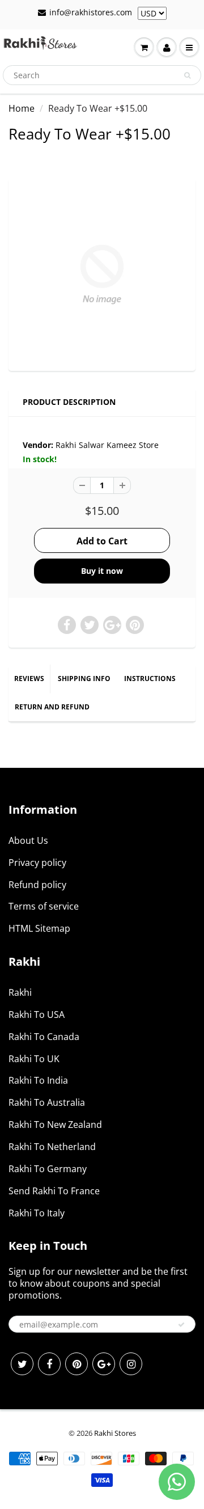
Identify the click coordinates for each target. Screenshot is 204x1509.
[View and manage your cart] (144, 48)
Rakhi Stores (115, 1433)
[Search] (187, 75)
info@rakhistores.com (90, 12)
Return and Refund (52, 707)
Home (21, 108)
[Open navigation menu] (189, 48)
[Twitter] (22, 1363)
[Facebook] (49, 1363)
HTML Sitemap (39, 928)
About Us (28, 840)
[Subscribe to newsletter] (181, 1325)
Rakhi (20, 992)
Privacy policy (37, 862)
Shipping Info (84, 678)
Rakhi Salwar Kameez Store (107, 444)
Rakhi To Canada (43, 1036)
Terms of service (43, 906)
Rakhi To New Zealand (55, 1124)
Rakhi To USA (36, 1014)
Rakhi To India (38, 1080)
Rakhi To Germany (47, 1169)
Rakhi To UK (34, 1059)
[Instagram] (131, 1363)
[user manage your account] (166, 47)
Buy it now (102, 570)
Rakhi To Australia (46, 1102)
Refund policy (37, 884)
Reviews (29, 678)
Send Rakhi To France (54, 1191)
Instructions (150, 678)
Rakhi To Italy (36, 1213)
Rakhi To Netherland (52, 1146)
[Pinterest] (76, 1363)
